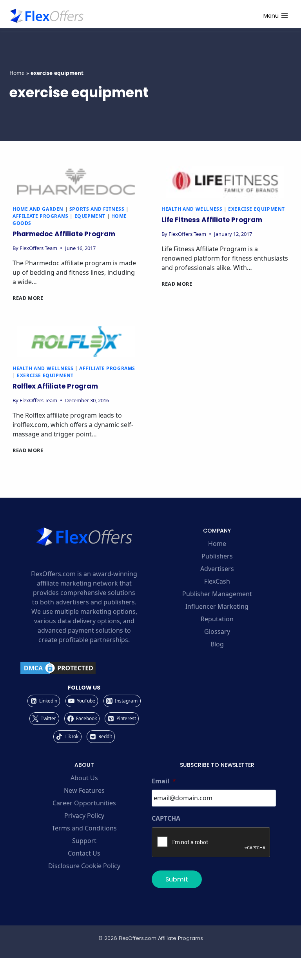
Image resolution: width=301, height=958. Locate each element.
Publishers (217, 556)
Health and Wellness (191, 209)
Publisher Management (217, 593)
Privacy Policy (84, 815)
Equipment (89, 216)
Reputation (217, 619)
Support (84, 840)
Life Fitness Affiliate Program (211, 219)
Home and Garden (38, 209)
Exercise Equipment (256, 209)
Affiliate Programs (41, 216)
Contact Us (84, 853)
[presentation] (76, 182)
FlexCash (217, 581)
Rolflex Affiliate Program (55, 386)
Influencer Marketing (216, 606)
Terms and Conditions (84, 828)
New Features (84, 790)
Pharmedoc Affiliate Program (64, 234)
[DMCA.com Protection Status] (84, 668)
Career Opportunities (84, 803)
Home (17, 73)
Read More (28, 297)
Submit (176, 879)
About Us (84, 778)
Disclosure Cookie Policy (84, 865)
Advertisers (217, 568)
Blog (217, 644)
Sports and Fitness (97, 209)
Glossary (217, 631)
